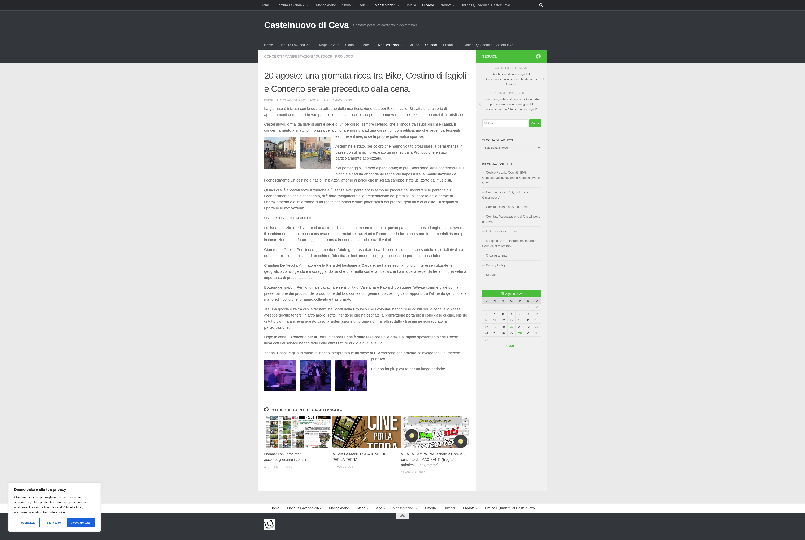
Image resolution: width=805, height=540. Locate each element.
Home (265, 5)
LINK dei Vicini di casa (501, 231)
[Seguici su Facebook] (538, 56)
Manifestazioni (385, 5)
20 (511, 326)
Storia (346, 5)
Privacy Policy (496, 265)
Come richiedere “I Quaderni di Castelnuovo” (505, 194)
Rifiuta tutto (53, 522)
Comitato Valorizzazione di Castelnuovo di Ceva (511, 219)
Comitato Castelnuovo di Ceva (507, 207)
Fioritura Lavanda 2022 (293, 5)
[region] (54, 507)
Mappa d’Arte (326, 5)
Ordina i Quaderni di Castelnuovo (485, 5)
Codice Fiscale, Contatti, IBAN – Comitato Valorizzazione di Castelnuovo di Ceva (511, 177)
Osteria (410, 5)
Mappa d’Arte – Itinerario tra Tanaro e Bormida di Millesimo (509, 243)
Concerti (273, 56)
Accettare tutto (81, 522)
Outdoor (428, 5)
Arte (363, 5)
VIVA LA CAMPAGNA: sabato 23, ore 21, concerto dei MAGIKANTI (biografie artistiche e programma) (433, 459)
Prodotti (445, 5)
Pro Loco (344, 56)
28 (520, 333)
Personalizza (26, 522)
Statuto (491, 274)
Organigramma (496, 255)
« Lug (510, 345)
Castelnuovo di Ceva (306, 25)
